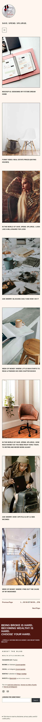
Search (35, 700)
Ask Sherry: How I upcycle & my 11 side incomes (18, 518)
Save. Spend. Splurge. (14, 23)
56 (27, 602)
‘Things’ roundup (21, 674)
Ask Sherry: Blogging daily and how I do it (20, 299)
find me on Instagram (10, 687)
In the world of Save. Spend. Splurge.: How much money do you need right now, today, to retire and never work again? (20, 444)
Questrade (13, 678)
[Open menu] (4, 30)
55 (24, 602)
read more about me (13, 685)
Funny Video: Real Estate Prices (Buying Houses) (19, 161)
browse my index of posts (29, 685)
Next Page (36, 608)
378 (38, 602)
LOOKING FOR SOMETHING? (11, 697)
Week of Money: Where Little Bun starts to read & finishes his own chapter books (21, 370)
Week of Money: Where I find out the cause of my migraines (20, 590)
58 (31, 602)
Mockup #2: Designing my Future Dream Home (19, 93)
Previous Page (7, 602)
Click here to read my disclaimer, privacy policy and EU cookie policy (19, 717)
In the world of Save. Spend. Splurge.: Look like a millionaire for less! (21, 228)
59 (34, 602)
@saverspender (20, 664)
